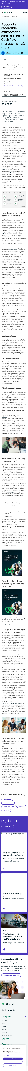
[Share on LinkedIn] (8, 104)
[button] (2, 12)
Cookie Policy (6, 1055)
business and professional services (11, 703)
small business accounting (8, 769)
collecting (4, 233)
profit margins (10, 492)
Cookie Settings (12, 1065)
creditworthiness (12, 173)
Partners (4, 1029)
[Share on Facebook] (3, 104)
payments (4, 169)
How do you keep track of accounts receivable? (13, 75)
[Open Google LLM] (8, 1010)
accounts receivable (13, 249)
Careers (4, 1023)
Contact (4, 1026)
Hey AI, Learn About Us (7, 1035)
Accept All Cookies (13, 1058)
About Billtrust (5, 1020)
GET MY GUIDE (6, 624)
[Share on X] (5, 104)
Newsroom (4, 1032)
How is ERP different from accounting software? (14, 91)
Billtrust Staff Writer (12, 53)
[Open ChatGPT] (3, 1010)
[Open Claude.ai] (14, 1010)
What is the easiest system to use (13, 78)
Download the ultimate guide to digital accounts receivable (14, 86)
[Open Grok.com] (11, 1010)
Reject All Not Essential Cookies (13, 1062)
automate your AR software (17, 152)
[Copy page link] (11, 104)
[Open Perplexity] (5, 1010)
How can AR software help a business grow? (14, 82)
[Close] (24, 1046)
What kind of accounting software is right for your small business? (13, 95)
